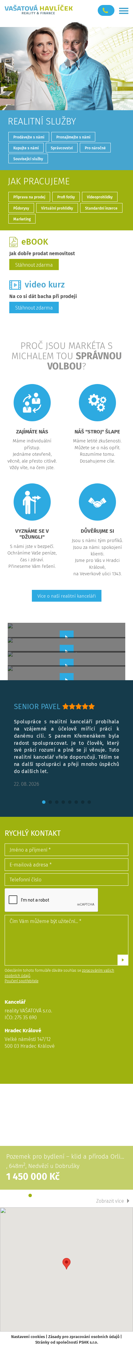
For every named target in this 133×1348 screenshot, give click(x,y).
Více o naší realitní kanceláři (66, 596)
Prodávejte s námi (28, 137)
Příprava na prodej (29, 197)
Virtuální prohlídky (57, 208)
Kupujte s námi (26, 148)
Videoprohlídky (100, 197)
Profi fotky (66, 197)
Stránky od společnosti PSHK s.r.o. (66, 1342)
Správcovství (62, 148)
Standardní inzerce (101, 208)
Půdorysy (21, 208)
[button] (66, 1263)
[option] (66, 745)
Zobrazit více (110, 1201)
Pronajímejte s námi (73, 137)
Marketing (22, 219)
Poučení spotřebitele (21, 981)
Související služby (28, 159)
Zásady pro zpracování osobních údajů (83, 1336)
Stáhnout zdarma (34, 265)
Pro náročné (95, 148)
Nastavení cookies (28, 1336)
